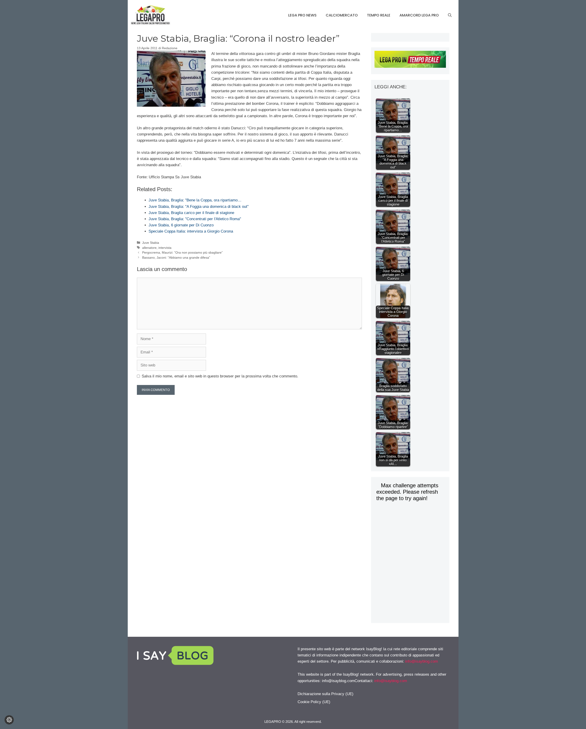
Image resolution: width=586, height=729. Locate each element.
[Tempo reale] (410, 60)
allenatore (149, 247)
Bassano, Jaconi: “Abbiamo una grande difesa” (176, 257)
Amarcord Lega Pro (419, 15)
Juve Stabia (150, 242)
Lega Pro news (302, 15)
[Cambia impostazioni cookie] (9, 719)
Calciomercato (342, 15)
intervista (164, 247)
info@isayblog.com (421, 661)
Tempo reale (378, 15)
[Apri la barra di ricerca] (449, 15)
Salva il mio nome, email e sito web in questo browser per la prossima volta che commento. (220, 376)
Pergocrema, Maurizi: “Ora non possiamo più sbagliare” (182, 252)
